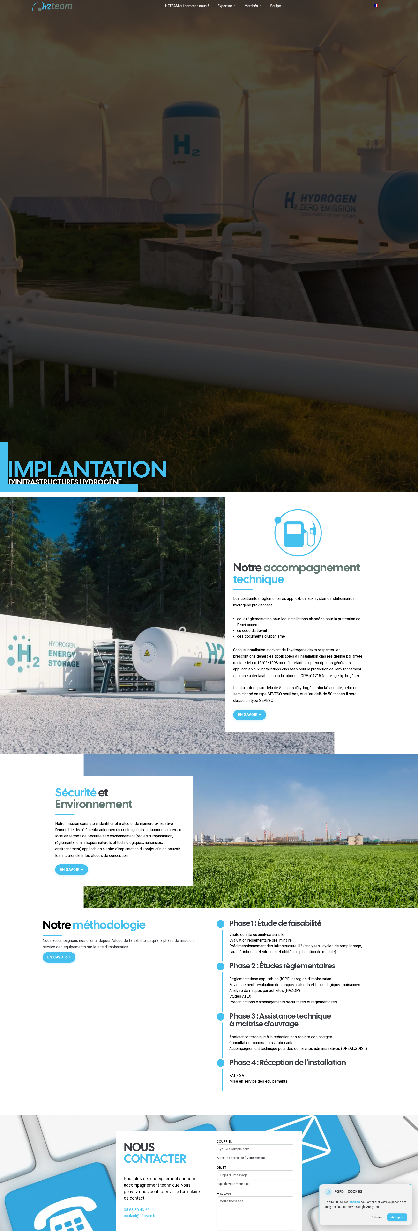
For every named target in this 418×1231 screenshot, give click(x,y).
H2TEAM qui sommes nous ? (187, 6)
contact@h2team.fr (140, 1215)
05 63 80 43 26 (136, 1210)
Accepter (397, 1217)
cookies (354, 1202)
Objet (221, 1167)
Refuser (377, 1217)
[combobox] (379, 5)
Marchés (251, 6)
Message (224, 1194)
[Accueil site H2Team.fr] (53, 6)
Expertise (225, 6)
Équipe (275, 6)
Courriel (224, 1141)
